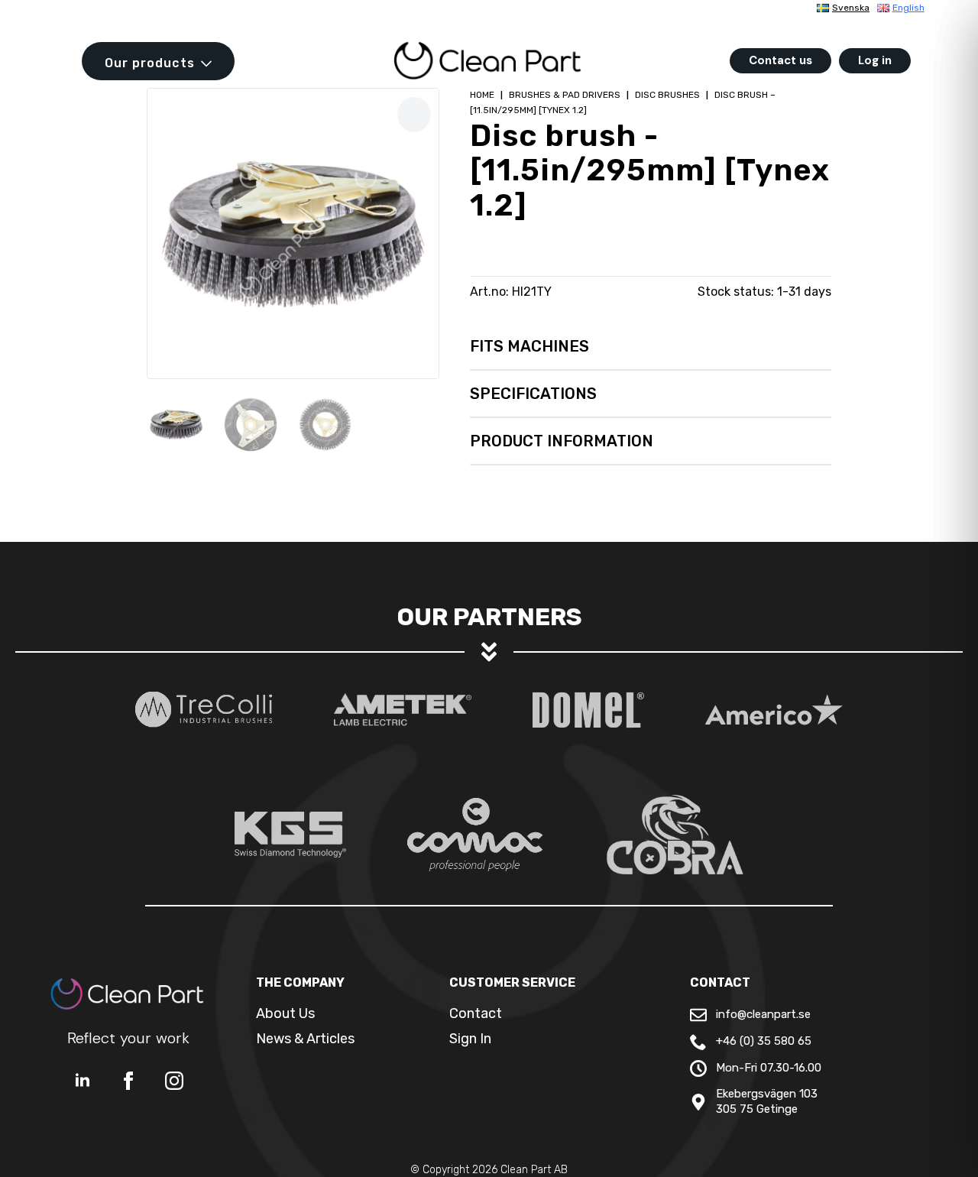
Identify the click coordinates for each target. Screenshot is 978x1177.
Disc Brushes (667, 94)
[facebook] (128, 1080)
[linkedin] (82, 1080)
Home (482, 94)
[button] (414, 114)
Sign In (470, 1038)
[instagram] (174, 1080)
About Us (285, 1013)
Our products (150, 63)
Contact (475, 1013)
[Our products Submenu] (211, 63)
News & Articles (305, 1038)
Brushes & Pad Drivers (564, 94)
